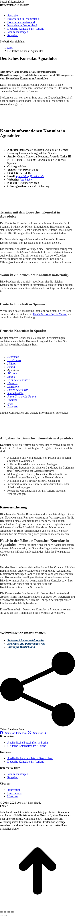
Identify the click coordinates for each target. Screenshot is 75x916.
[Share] (5, 912)
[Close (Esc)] (1, 912)
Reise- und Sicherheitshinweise (25, 640)
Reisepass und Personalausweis (26, 643)
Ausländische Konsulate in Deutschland (30, 758)
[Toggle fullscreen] (8, 912)
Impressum (13, 789)
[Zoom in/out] (12, 912)
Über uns (12, 796)
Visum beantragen (17, 774)
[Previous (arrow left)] (1, 915)
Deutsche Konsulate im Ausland (25, 761)
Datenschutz (14, 793)
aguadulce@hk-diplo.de (30, 176)
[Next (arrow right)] (5, 915)
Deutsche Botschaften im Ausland (26, 745)
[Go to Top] (37, 907)
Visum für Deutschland (21, 647)
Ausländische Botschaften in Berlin (27, 742)
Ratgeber (12, 777)
